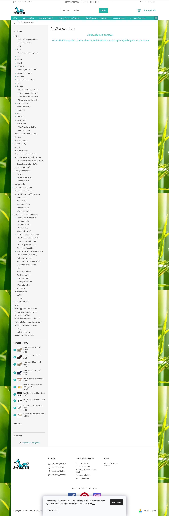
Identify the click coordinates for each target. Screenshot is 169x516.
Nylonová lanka (23, 181)
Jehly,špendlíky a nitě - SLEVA (28, 234)
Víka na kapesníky (23, 211)
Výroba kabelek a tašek (23, 187)
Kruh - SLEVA (21, 197)
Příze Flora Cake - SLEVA (27, 127)
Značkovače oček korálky (27, 255)
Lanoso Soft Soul (23, 130)
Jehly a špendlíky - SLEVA (27, 245)
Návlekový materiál (24, 177)
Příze (17, 36)
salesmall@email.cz (59, 464)
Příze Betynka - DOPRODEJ (27, 70)
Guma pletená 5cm (25, 281)
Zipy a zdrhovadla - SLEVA (26, 265)
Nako (19, 83)
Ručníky (20, 298)
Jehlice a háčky (20, 144)
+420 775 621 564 (58, 467)
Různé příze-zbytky (24, 43)
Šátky (17, 305)
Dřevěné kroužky (24, 224)
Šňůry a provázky (21, 140)
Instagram (93, 488)
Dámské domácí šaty (22, 315)
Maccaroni (21, 110)
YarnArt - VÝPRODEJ (24, 73)
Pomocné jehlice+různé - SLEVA (28, 261)
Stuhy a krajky (20, 184)
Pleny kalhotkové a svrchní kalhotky (28, 322)
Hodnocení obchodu (83, 475)
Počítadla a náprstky (24, 258)
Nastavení (52, 510)
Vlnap (19, 113)
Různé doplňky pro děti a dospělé (27, 318)
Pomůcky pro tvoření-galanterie (26, 214)
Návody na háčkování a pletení (26, 325)
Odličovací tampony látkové (27, 39)
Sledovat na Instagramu (31, 443)
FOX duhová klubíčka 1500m (28, 100)
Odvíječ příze (20, 288)
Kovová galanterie (24, 271)
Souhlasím (117, 502)
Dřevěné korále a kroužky (26, 218)
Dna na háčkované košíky (24, 191)
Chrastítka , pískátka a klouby (26, 154)
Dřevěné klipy (23, 228)
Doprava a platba (72, 2)
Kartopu (20, 86)
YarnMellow (21, 120)
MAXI (19, 46)
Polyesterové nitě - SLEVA (27, 241)
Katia (19, 49)
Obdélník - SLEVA (23, 204)
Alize (19, 56)
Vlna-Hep (20, 76)
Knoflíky (18, 147)
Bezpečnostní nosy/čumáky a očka (28, 157)
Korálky (20, 174)
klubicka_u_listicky (59, 475)
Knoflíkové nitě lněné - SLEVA (28, 238)
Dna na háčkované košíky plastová (27, 194)
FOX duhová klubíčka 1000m (28, 97)
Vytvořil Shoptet (150, 511)
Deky (19, 329)
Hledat (103, 10)
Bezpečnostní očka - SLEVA (27, 164)
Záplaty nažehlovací (22, 167)
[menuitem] (15, 18)
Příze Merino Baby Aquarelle (28, 53)
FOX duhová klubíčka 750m (28, 93)
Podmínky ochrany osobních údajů (86, 470)
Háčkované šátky (23, 332)
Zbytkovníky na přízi (24, 231)
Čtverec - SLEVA (23, 207)
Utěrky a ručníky (21, 292)
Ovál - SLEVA (21, 201)
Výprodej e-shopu (110, 463)
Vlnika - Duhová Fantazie (26, 80)
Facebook (76, 488)
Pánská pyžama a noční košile (26, 308)
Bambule (18, 137)
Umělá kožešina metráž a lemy (26, 133)
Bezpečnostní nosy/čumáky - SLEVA (30, 160)
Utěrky (19, 295)
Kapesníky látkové (21, 302)
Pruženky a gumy (23, 278)
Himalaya (20, 66)
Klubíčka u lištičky (58, 471)
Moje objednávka (82, 478)
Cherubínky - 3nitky (24, 103)
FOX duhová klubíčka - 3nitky (27, 90)
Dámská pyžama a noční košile (26, 312)
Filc (18, 268)
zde (93, 503)
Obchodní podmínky (91, 2)
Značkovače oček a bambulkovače (30, 251)
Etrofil (19, 63)
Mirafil (19, 59)
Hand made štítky (21, 150)
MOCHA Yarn (21, 123)
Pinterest (84, 488)
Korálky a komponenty (23, 170)
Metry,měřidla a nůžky (25, 248)
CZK (141, 2)
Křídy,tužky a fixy (23, 285)
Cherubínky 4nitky (23, 107)
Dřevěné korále (23, 221)
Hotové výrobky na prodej (24, 335)
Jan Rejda (20, 117)
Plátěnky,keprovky (24, 275)
